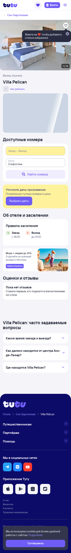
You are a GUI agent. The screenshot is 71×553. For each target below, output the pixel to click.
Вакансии (8, 504)
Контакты (8, 508)
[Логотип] (10, 5)
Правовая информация (15, 512)
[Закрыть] (67, 34)
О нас (6, 500)
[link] (15, 266)
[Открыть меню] (65, 5)
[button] (38, 5)
